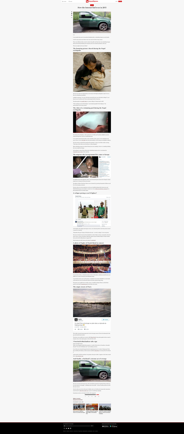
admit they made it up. (84, 390)
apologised (93, 240)
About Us (64, 431)
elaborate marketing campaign (101, 189)
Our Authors (96, 431)
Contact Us (68, 431)
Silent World (93, 337)
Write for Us (71, 431)
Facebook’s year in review (78, 152)
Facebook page (84, 284)
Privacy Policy (80, 431)
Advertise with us (85, 431)
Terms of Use (76, 431)
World (92, 5)
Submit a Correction (76, 398)
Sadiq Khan (96, 350)
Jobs (93, 431)
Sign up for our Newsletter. (78, 399)
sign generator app (79, 356)
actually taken (84, 101)
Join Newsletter (90, 431)
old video (83, 140)
